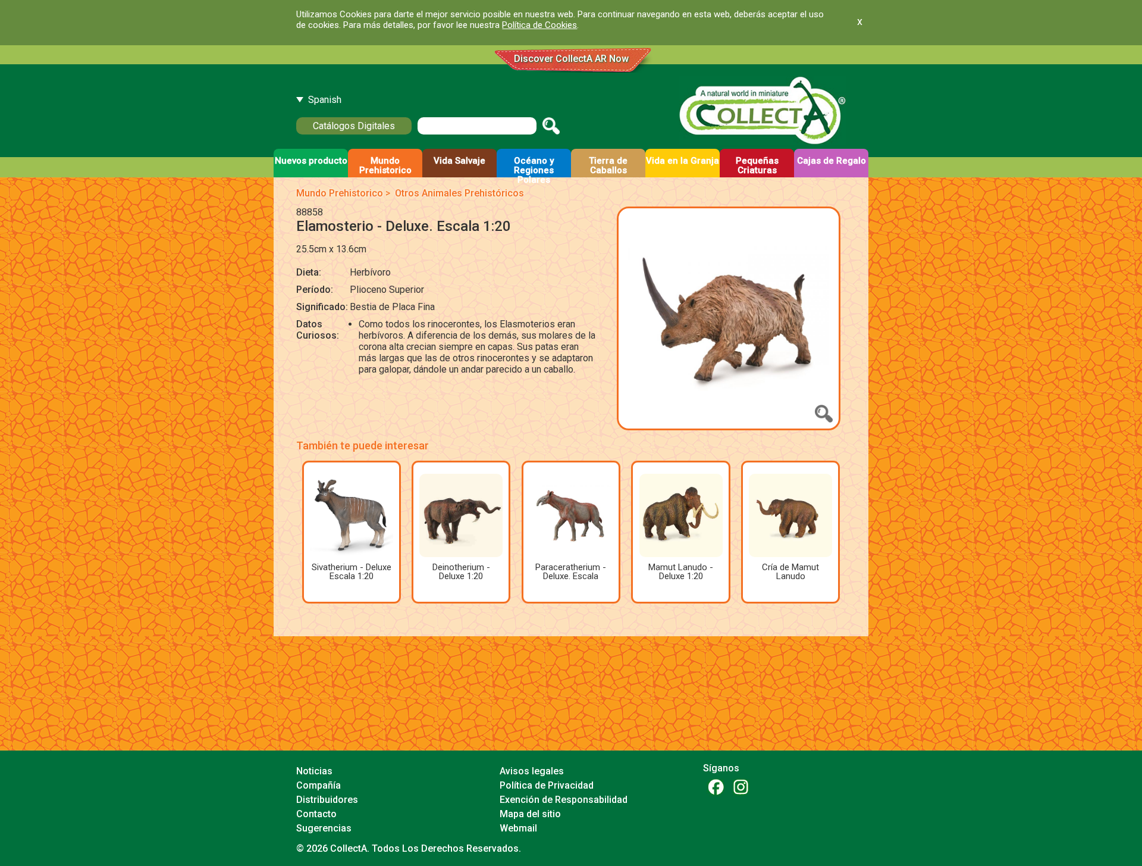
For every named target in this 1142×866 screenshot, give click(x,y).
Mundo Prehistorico (339, 193)
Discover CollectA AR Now (571, 58)
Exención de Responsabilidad (564, 799)
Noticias (314, 771)
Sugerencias (324, 828)
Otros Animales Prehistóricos (459, 193)
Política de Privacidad (547, 785)
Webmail (518, 828)
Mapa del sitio (530, 814)
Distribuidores (327, 799)
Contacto (316, 814)
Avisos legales (532, 771)
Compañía (318, 785)
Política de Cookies (539, 25)
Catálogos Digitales (354, 126)
